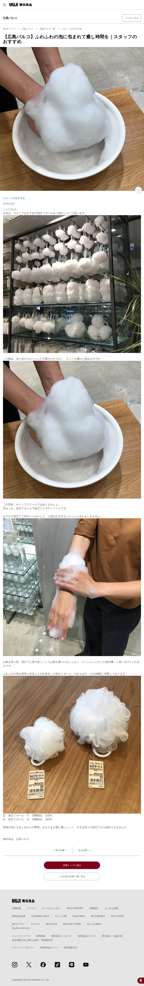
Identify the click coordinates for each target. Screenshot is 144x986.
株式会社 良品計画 (112, 936)
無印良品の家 (19, 916)
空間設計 (93, 908)
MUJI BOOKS (98, 916)
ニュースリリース (21, 936)
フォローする (132, 18)
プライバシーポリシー (23, 947)
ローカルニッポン (51, 908)
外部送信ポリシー (49, 947)
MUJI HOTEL (117, 916)
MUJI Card (51, 924)
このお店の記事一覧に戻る (72, 876)
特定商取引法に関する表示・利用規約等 (32, 940)
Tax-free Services (21, 928)
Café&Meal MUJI (40, 916)
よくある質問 (111, 908)
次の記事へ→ (85, 850)
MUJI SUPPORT (75, 908)
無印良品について (87, 936)
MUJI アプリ (18, 924)
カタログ (35, 924)
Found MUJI (79, 916)
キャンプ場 (60, 916)
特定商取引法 (70, 947)
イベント (31, 908)
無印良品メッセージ (61, 936)
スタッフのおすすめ (14, 198)
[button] (4, 4)
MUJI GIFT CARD (72, 924)
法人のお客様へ (95, 924)
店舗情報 (16, 908)
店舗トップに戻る (72, 865)
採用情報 (40, 936)
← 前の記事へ (59, 850)
